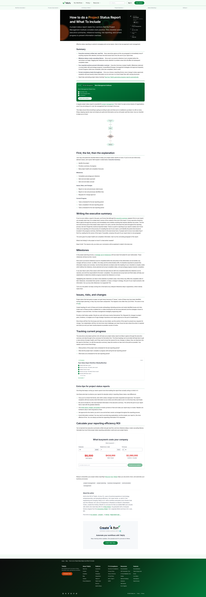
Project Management (136, 26)
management (87, 485)
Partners (97, 583)
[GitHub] (73, 593)
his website (93, 514)
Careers (84, 578)
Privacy (142, 593)
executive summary (122, 218)
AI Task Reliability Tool (126, 573)
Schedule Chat (67, 573)
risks (79, 303)
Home (63, 560)
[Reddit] (76, 593)
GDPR (109, 581)
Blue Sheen (107, 506)
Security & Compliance (113, 568)
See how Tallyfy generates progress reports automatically (122, 77)
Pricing (88, 3)
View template (81, 377)
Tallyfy (64, 566)
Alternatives (123, 583)
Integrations (98, 576)
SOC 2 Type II (111, 578)
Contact (84, 571)
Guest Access (136, 581)
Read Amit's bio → (115, 514)
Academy (85, 573)
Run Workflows (78, 3)
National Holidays (125, 578)
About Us (85, 568)
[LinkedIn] (63, 593)
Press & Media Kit (87, 581)
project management (108, 104)
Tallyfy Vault (98, 581)
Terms (138, 593)
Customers (97, 568)
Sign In (130, 3)
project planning (101, 483)
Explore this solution (84, 98)
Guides (122, 576)
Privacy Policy (111, 571)
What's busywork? (110, 443)
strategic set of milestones (103, 255)
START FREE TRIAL (110, 543)
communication (126, 483)
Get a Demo (139, 3)
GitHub (107, 514)
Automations (136, 578)
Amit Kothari (136, 17)
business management (114, 483)
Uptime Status (98, 586)
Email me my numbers (135, 465)
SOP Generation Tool (125, 571)
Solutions (123, 581)
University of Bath (102, 509)
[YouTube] (71, 593)
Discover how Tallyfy (111, 476)
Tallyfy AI (97, 578)
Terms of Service (112, 573)
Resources (96, 3)
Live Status (135, 576)
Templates (97, 573)
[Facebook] (68, 593)
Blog (67, 560)
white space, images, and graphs (90, 407)
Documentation (124, 568)
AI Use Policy (111, 576)
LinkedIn (100, 514)
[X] (65, 593)
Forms (134, 573)
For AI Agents (124, 586)
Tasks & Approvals (137, 571)
